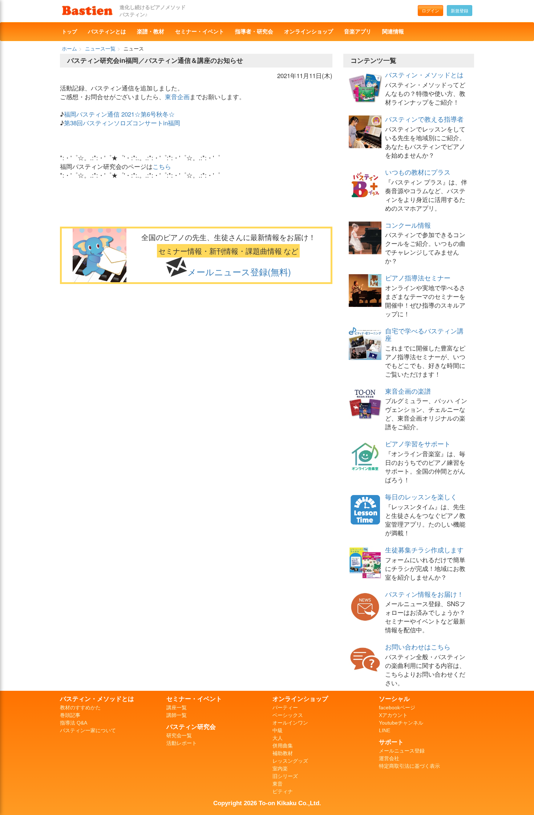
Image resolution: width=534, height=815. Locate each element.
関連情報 (393, 32)
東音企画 (177, 96)
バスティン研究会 (191, 726)
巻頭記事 (70, 715)
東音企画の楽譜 (408, 391)
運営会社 (389, 758)
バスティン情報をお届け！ (424, 594)
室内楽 (280, 768)
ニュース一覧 (100, 48)
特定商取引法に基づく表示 (409, 766)
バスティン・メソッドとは (424, 74)
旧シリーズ (285, 776)
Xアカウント (393, 715)
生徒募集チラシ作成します (424, 549)
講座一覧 (176, 707)
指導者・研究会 (254, 32)
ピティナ (282, 791)
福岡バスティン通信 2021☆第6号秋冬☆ (119, 114)
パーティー (285, 707)
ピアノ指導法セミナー (417, 277)
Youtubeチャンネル (401, 723)
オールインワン (290, 723)
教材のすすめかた (80, 707)
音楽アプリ (357, 32)
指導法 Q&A (73, 723)
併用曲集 (282, 746)
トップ (69, 32)
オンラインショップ (308, 32)
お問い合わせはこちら (417, 646)
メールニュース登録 (402, 751)
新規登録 (459, 10)
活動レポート (181, 743)
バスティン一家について (88, 730)
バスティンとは (107, 32)
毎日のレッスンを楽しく (421, 496)
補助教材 (282, 753)
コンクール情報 (408, 225)
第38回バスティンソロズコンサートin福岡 (122, 122)
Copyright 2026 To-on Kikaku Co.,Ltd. (267, 803)
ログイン (430, 10)
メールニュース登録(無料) (239, 271)
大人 (277, 738)
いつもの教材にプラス (417, 172)
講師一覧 (176, 715)
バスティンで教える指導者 (424, 118)
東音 (277, 784)
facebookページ (397, 707)
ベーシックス (287, 715)
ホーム (69, 48)
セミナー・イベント (199, 32)
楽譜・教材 (150, 32)
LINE (384, 730)
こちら (162, 166)
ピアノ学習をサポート (417, 443)
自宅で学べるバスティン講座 (424, 334)
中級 (277, 730)
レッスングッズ (290, 761)
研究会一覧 (179, 735)
